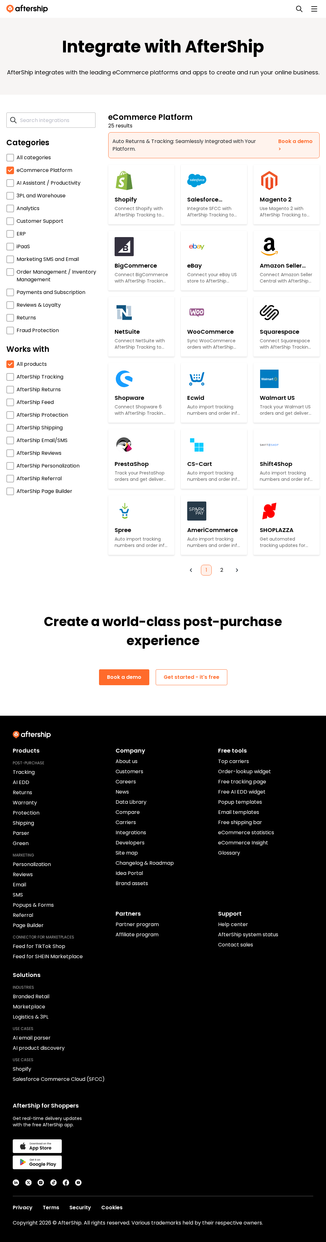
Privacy (22, 1207)
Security (80, 1207)
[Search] (299, 9)
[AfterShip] (28, 9)
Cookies (112, 1207)
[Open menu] (314, 8)
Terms (51, 1207)
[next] (237, 570)
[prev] (191, 570)
